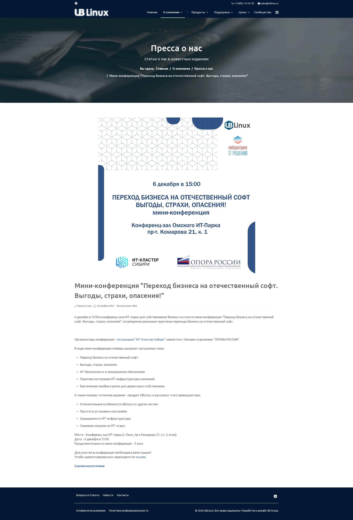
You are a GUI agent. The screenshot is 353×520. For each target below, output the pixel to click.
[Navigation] (275, 12)
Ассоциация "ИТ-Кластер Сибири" (141, 339)
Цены (242, 12)
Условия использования (90, 510)
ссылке (141, 457)
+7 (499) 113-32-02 (244, 3)
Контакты (123, 495)
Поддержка (222, 12)
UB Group (272, 510)
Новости (108, 495)
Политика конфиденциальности (128, 510)
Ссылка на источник (89, 466)
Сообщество (262, 12)
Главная (152, 12)
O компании (171, 12)
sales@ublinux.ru (270, 3)
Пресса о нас (84, 305)
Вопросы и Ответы (87, 495)
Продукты (198, 12)
